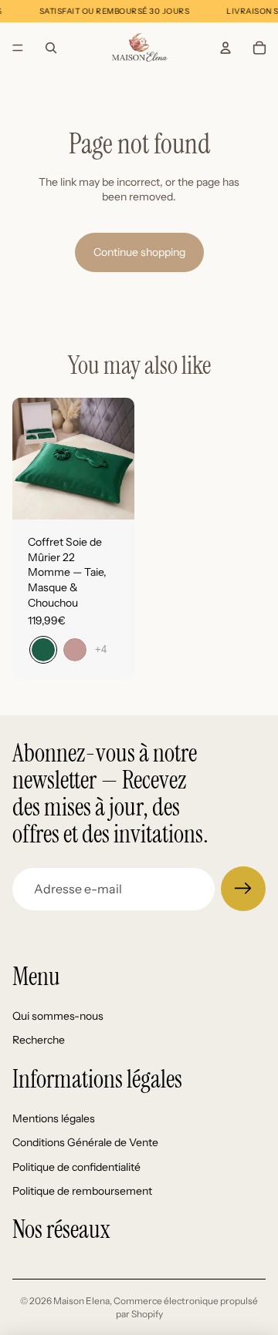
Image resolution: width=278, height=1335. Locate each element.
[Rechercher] (51, 48)
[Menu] (18, 48)
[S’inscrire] (243, 888)
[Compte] (225, 48)
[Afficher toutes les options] (101, 649)
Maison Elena (81, 1300)
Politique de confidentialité (76, 1167)
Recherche (38, 1040)
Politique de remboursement (82, 1192)
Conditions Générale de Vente (85, 1142)
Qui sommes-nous (57, 1016)
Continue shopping (139, 252)
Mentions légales (53, 1118)
